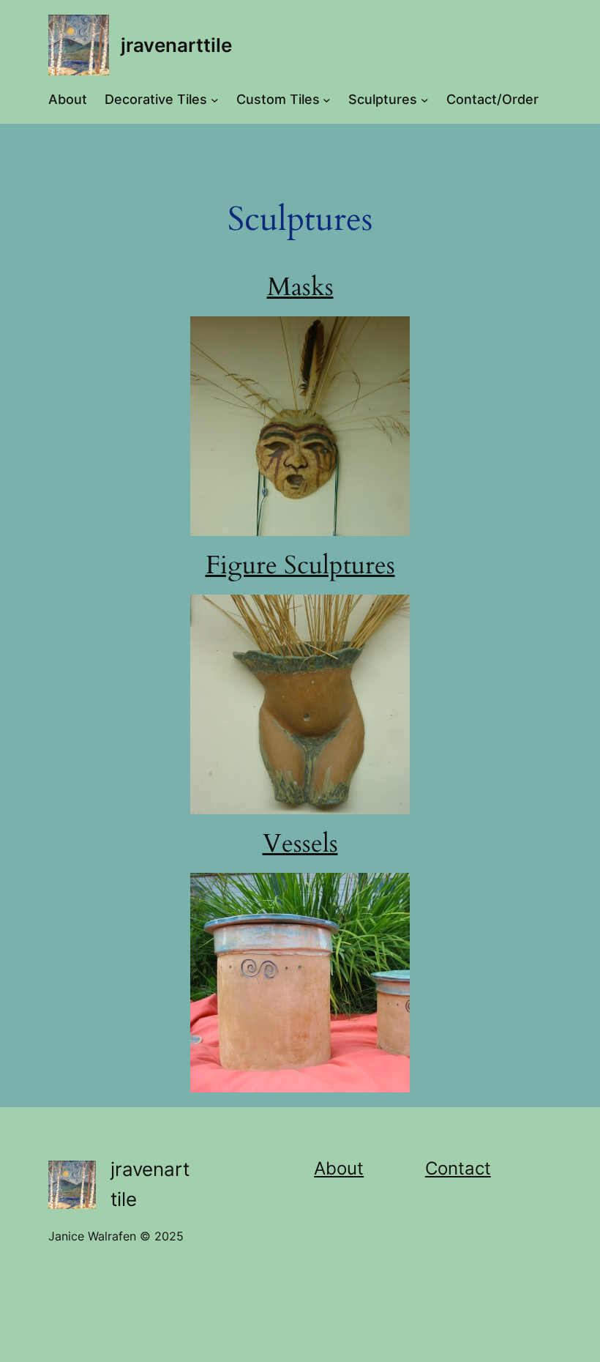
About (339, 1168)
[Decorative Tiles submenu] (215, 100)
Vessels (300, 843)
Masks (300, 287)
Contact (458, 1168)
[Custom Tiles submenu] (327, 100)
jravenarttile (176, 45)
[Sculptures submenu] (425, 100)
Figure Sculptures (300, 565)
